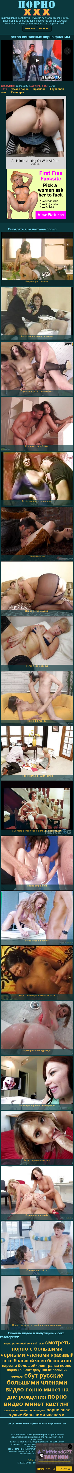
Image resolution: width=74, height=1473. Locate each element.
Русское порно (19, 88)
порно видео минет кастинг (36, 1400)
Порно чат (44, 28)
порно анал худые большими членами (39, 1412)
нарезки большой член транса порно (36, 1365)
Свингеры (17, 92)
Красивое (39, 88)
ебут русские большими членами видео (36, 1382)
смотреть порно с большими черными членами (35, 1349)
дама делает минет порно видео (24, 1410)
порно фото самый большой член (24, 1343)
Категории (30, 28)
